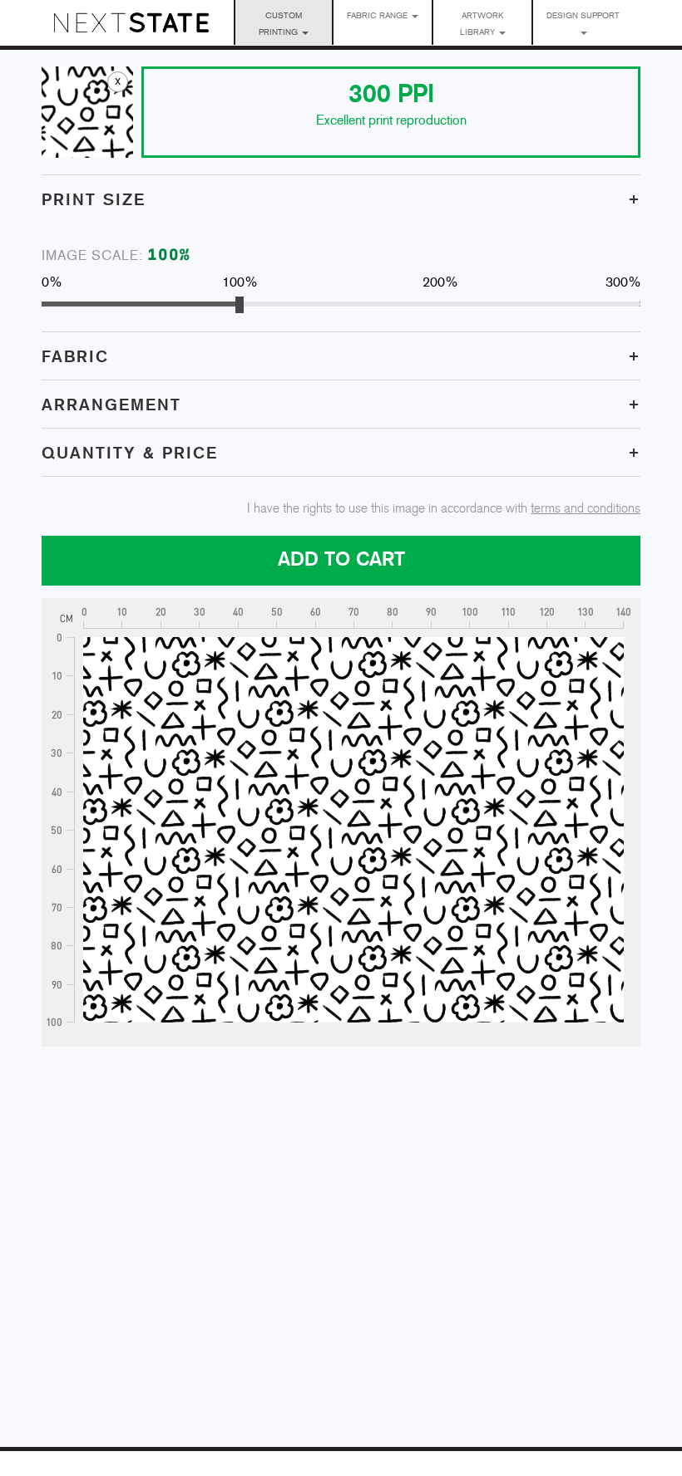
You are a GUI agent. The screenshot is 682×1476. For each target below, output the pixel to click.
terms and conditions (585, 509)
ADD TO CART (341, 560)
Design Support (583, 16)
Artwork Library (482, 24)
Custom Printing (280, 24)
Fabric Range (378, 16)
